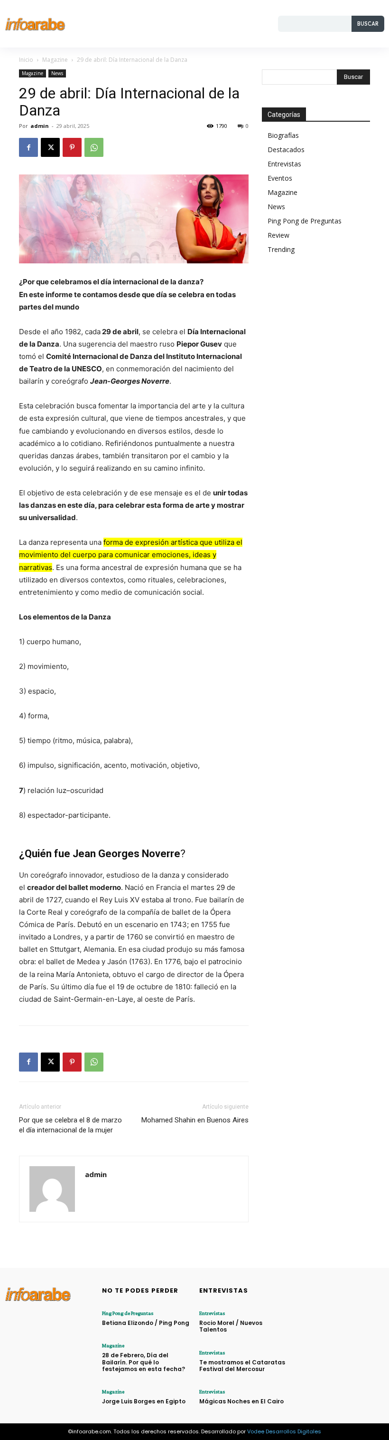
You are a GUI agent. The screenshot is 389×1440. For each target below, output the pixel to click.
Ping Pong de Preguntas (305, 220)
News (57, 73)
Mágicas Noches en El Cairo (241, 1401)
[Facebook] (28, 147)
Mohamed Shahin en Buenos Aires (195, 1120)
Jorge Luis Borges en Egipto (143, 1401)
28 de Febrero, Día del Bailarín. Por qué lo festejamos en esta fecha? (143, 1362)
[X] (50, 147)
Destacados (286, 149)
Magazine (55, 60)
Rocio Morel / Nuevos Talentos (230, 1326)
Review (278, 235)
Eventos (280, 178)
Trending (281, 249)
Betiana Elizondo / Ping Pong (145, 1323)
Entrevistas (284, 163)
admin (39, 125)
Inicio (26, 60)
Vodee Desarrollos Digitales (284, 1431)
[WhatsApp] (93, 147)
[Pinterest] (72, 147)
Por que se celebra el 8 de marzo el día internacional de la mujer (70, 1125)
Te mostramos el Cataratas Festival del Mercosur (242, 1365)
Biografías (283, 135)
